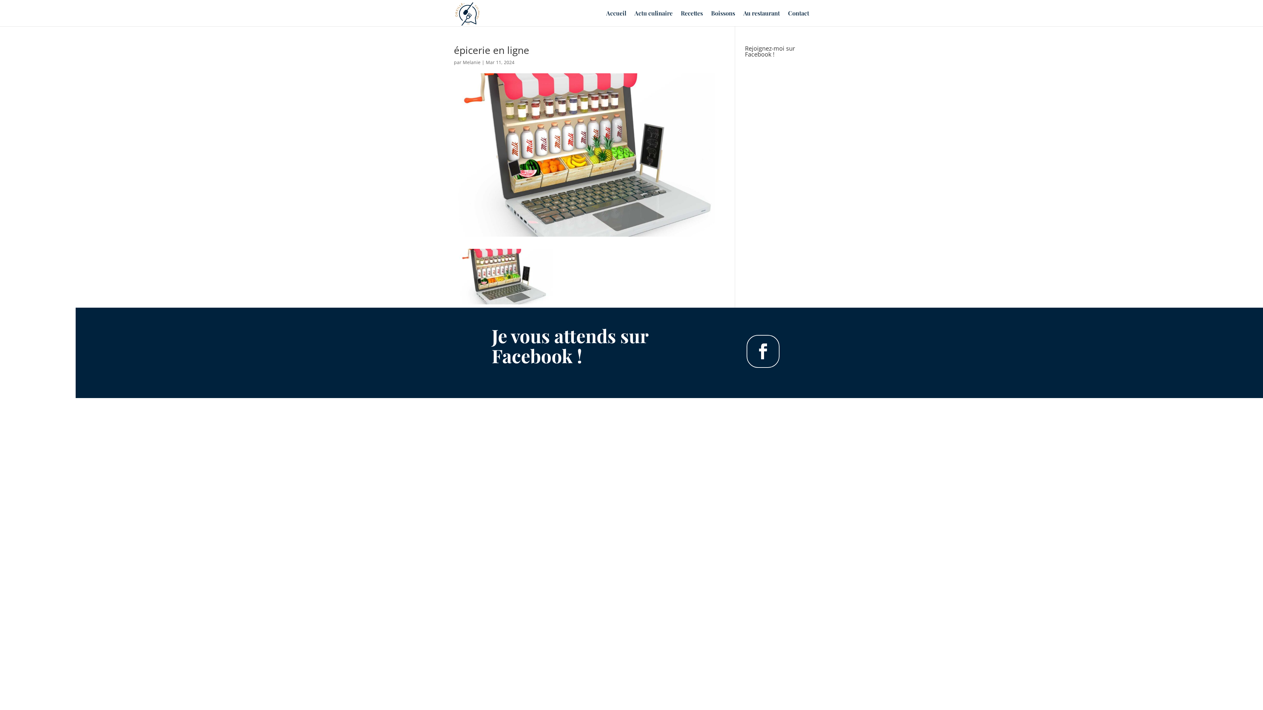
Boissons (723, 14)
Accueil (616, 14)
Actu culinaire (653, 14)
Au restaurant (761, 14)
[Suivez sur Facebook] (763, 351)
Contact (798, 14)
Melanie (472, 62)
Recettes (692, 14)
